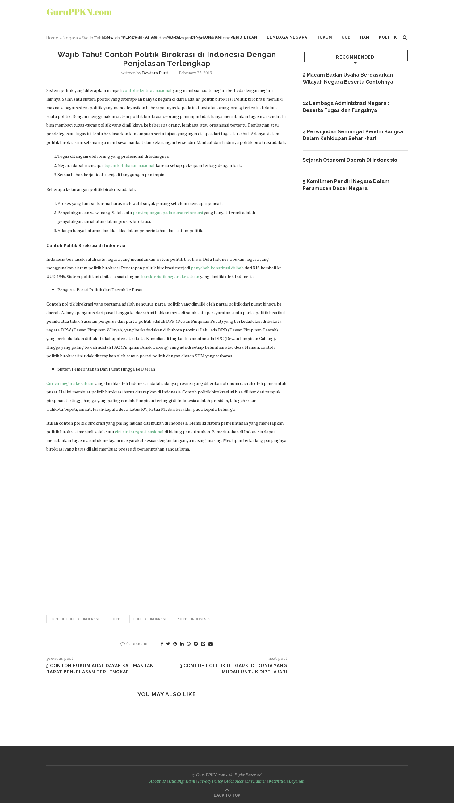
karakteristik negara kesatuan (170, 276)
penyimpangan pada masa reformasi (168, 212)
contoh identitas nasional (147, 90)
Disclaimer (256, 781)
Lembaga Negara (287, 37)
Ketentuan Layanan (287, 781)
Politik (388, 37)
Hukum (324, 37)
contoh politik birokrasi (74, 619)
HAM (365, 37)
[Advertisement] (166, 531)
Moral (174, 37)
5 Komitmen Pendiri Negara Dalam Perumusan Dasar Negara (346, 184)
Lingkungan (206, 37)
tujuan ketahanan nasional (129, 165)
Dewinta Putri (155, 73)
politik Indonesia (193, 619)
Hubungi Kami (182, 781)
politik (116, 619)
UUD (346, 37)
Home (106, 37)
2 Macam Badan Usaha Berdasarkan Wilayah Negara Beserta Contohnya (348, 78)
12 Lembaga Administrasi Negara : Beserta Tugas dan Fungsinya (346, 106)
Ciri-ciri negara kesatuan (69, 383)
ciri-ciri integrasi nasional (139, 432)
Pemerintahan (140, 37)
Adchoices (234, 781)
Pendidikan (244, 37)
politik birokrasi (149, 619)
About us (157, 781)
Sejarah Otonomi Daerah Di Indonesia (350, 160)
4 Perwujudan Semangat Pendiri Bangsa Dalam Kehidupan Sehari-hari (353, 135)
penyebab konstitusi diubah (217, 268)
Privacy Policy (210, 781)
